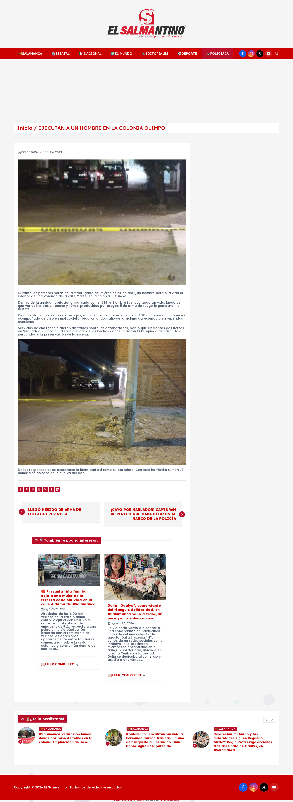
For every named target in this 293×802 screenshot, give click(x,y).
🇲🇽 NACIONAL (90, 54)
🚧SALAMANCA (30, 54)
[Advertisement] (146, 89)
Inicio (24, 128)
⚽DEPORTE (187, 54)
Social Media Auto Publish (129, 800)
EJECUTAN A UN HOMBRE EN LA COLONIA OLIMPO (101, 128)
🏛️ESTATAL (60, 54)
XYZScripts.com (170, 800)
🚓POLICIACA (217, 54)
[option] (59, 738)
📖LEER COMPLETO (58, 664)
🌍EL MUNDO (121, 54)
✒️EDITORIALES (155, 54)
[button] (266, 720)
